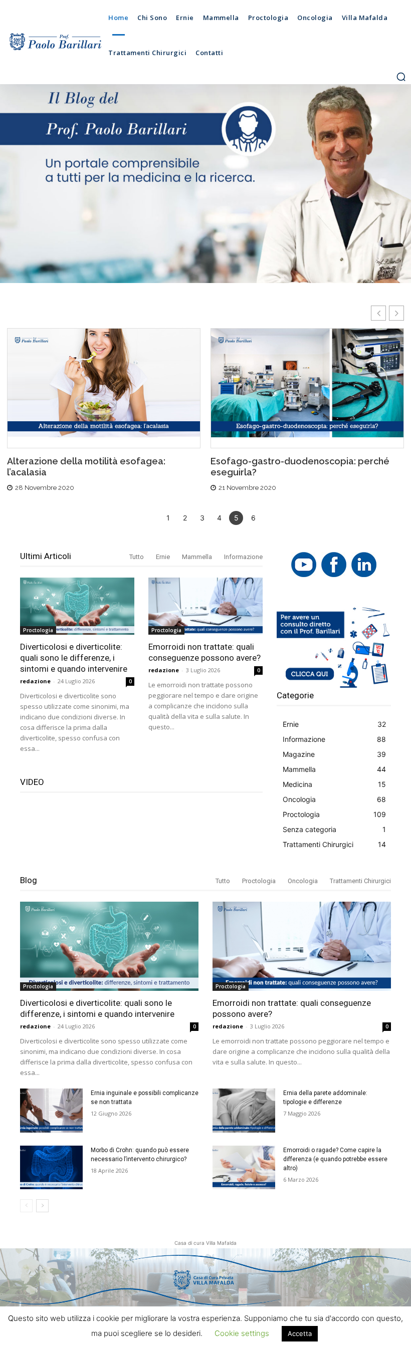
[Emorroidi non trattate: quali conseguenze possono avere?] (205, 606)
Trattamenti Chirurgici (360, 881)
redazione (35, 681)
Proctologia (38, 630)
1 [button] (168, 517)
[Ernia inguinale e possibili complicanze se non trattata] (51, 1110)
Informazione (243, 557)
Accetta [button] (300, 1333)
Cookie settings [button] (242, 1333)
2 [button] (185, 517)
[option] (103, 413)
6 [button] (253, 517)
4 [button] (219, 517)
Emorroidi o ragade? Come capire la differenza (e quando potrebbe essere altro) (335, 1159)
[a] (55, 42)
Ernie (163, 557)
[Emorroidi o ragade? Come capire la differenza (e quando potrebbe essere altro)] (244, 1167)
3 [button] (202, 517)
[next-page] (42, 1205)
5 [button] (236, 517)
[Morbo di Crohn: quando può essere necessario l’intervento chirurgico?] (51, 1167)
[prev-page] (26, 1205)
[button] (401, 77)
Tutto (136, 557)
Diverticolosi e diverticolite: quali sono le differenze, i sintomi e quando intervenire (73, 658)
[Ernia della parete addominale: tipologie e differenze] (244, 1110)
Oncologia (303, 881)
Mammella (197, 557)
